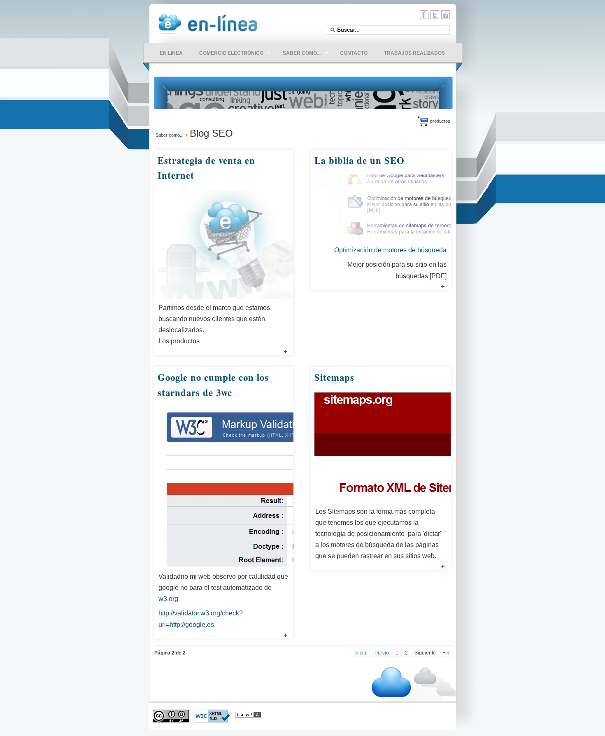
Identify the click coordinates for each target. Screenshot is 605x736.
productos (440, 121)
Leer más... (285, 351)
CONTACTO (354, 53)
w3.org (168, 598)
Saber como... (170, 135)
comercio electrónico (227, 54)
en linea (171, 53)
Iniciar (361, 653)
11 (445, 14)
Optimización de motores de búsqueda (390, 250)
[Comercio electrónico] (208, 34)
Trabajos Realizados (414, 53)
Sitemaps (334, 377)
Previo (382, 653)
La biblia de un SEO (359, 160)
